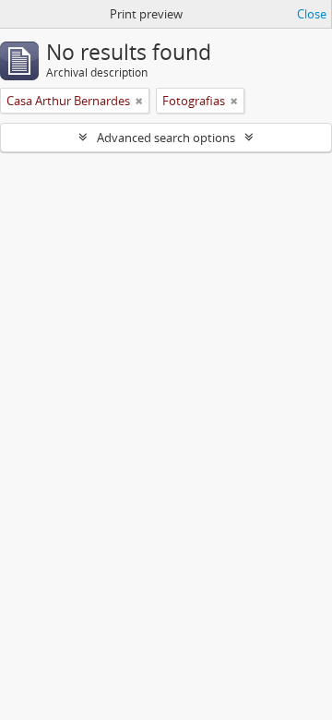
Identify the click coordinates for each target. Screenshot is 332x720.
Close (311, 14)
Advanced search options (166, 137)
